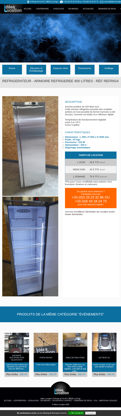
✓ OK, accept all (76, 413)
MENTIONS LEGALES (108, 401)
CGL (95, 401)
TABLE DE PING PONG (75, 358)
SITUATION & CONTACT (62, 401)
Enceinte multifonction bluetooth (17, 357)
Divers (12, 68)
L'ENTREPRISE (42, 9)
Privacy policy (101, 413)
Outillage (108, 68)
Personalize (90, 413)
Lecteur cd (104, 358)
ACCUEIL (28, 9)
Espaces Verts (60, 68)
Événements (84, 68)
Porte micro (46, 358)
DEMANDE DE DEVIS (107, 9)
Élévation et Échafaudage (36, 69)
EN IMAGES (73, 9)
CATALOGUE (58, 9)
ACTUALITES (88, 9)
